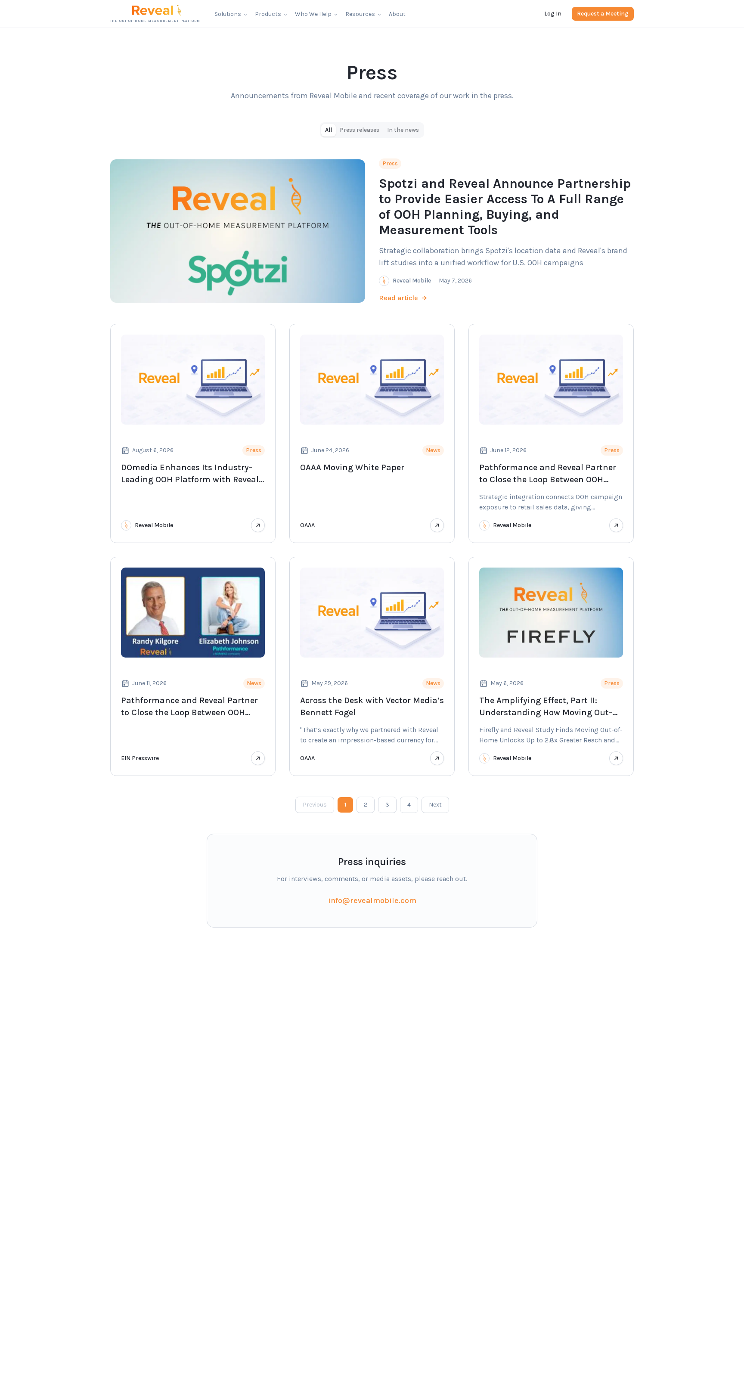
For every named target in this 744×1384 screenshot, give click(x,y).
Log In (552, 13)
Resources (360, 14)
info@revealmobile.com (372, 900)
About (397, 14)
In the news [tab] (403, 129)
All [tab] (328, 129)
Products (268, 14)
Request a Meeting (603, 13)
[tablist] (372, 130)
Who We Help (313, 14)
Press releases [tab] (359, 129)
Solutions (227, 14)
